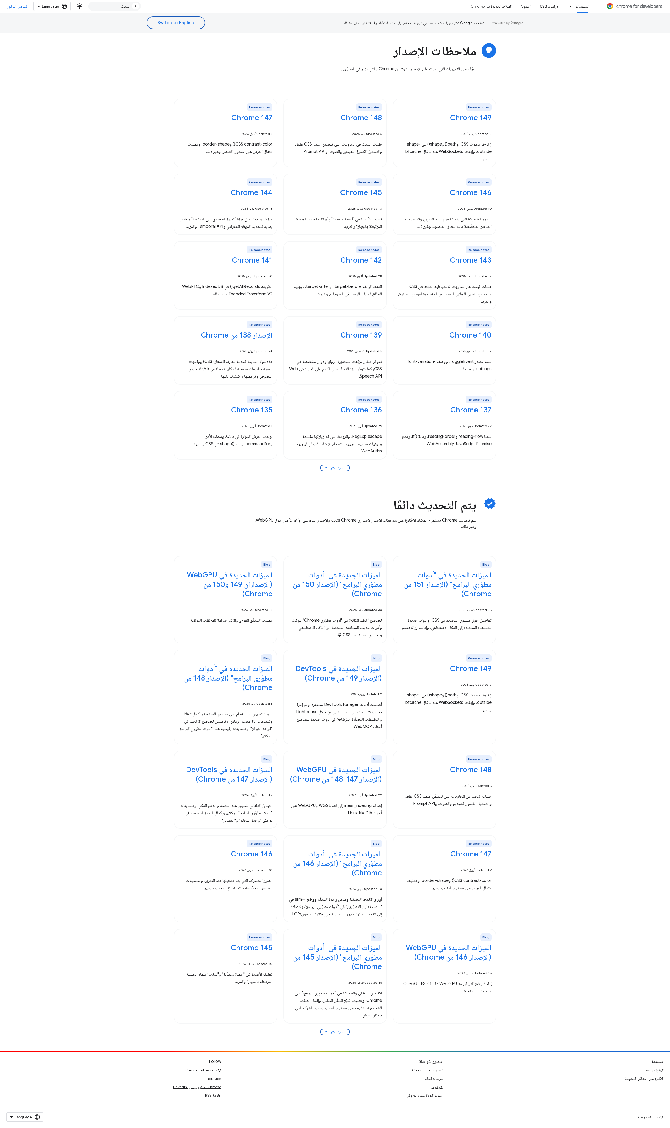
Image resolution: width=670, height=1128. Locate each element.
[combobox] (114, 6)
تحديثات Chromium (427, 1070)
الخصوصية (644, 1117)
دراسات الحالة (549, 6)
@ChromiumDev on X (203, 1070)
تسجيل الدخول (16, 6)
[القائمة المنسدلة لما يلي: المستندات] (569, 6)
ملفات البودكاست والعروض (425, 1095)
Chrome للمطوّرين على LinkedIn (197, 1087)
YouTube (214, 1078)
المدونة (526, 6)
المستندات (582, 6)
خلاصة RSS (213, 1095)
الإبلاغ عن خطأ (654, 1070)
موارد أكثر (334, 468)
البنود (660, 1117)
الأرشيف (437, 1087)
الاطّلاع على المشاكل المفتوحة (644, 1078)
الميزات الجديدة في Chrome (491, 6)
